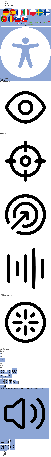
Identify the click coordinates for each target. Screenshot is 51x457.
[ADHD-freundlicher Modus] (0, 242)
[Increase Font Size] (1, 353)
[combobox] (25, 17)
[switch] (0, 296)
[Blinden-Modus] (0, 296)
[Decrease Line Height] (1, 367)
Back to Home (8, 8)
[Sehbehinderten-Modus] (0, 135)
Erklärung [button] (2, 79)
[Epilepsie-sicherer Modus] (0, 350)
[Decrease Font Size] (1, 356)
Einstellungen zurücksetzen (4, 450)
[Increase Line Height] (1, 363)
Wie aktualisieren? (47, 388)
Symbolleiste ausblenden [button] (3, 80)
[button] (0, 26)
